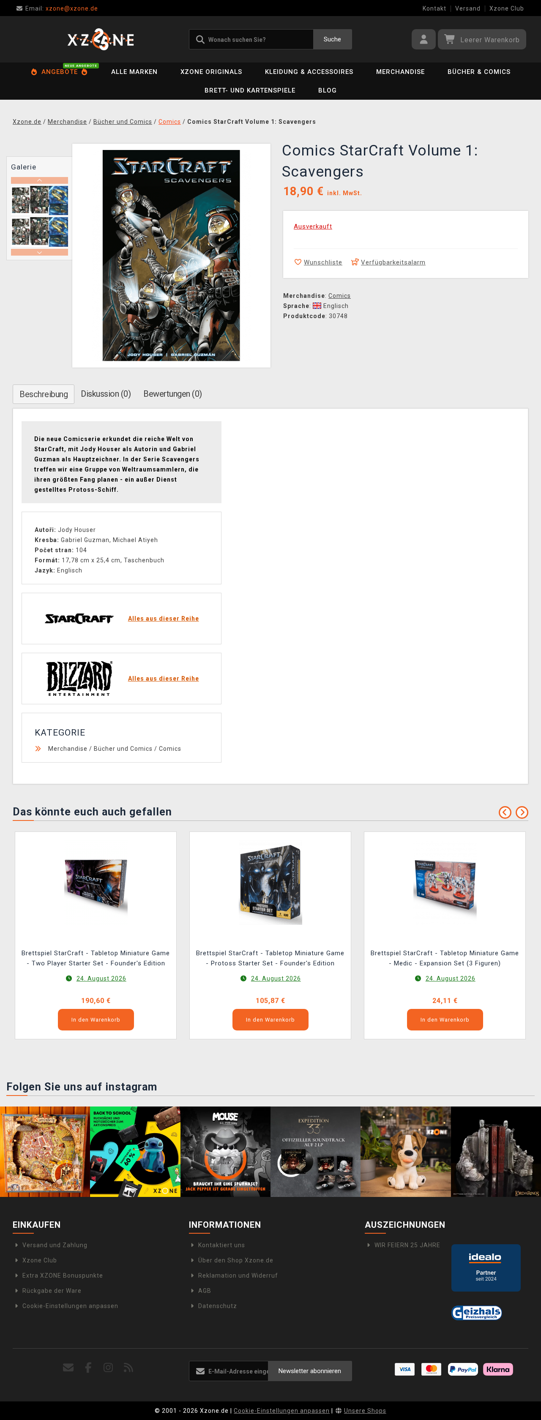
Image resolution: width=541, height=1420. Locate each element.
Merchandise (400, 72)
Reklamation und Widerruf (238, 1275)
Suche (332, 39)
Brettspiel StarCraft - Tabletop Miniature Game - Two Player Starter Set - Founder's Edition (96, 958)
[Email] (68, 1368)
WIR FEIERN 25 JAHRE (407, 1245)
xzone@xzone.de (61, 8)
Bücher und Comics (123, 748)
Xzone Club (506, 8)
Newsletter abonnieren (310, 1371)
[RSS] (128, 1368)
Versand (468, 8)
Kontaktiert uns (221, 1245)
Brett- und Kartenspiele (250, 90)
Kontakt (434, 8)
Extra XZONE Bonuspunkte (62, 1275)
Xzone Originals (211, 72)
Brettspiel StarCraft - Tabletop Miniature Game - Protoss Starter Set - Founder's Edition (270, 958)
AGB (204, 1290)
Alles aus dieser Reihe (163, 618)
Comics (339, 295)
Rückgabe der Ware (52, 1290)
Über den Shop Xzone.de (235, 1260)
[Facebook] (88, 1368)
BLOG (327, 90)
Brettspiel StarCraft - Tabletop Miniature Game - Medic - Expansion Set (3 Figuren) (445, 958)
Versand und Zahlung (54, 1245)
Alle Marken (134, 72)
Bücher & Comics (479, 72)
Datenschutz (217, 1306)
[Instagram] (108, 1368)
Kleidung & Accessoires (309, 72)
